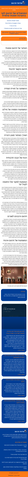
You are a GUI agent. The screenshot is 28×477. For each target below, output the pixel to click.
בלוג (21, 8)
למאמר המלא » (21, 350)
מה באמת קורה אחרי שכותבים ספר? (19, 454)
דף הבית (25, 8)
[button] (5, 2)
